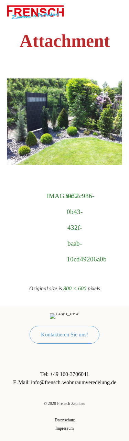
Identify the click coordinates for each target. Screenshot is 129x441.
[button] (64, 335)
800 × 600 (74, 288)
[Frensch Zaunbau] (35, 12)
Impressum (64, 428)
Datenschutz (65, 420)
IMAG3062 (55, 196)
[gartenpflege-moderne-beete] (64, 163)
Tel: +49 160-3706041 (64, 374)
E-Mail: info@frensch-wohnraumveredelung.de (64, 382)
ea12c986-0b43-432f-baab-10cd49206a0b (75, 198)
